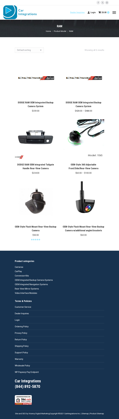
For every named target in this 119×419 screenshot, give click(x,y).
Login (93, 12)
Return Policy (21, 339)
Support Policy (21, 352)
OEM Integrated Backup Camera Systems (34, 280)
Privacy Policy (21, 333)
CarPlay (18, 271)
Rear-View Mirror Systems (27, 289)
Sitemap (85, 413)
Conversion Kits (22, 276)
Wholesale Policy (22, 365)
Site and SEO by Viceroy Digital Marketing (32, 413)
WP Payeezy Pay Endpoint (27, 372)
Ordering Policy (22, 326)
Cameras (19, 267)
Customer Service (23, 307)
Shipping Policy (22, 346)
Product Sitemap (97, 413)
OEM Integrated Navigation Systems (31, 284)
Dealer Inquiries (77, 12)
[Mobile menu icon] (114, 12)
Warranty (19, 359)
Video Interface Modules (26, 293)
